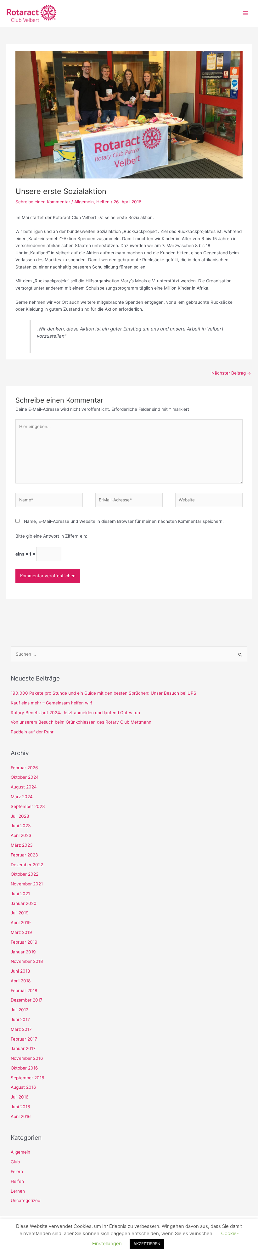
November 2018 (27, 961)
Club (15, 1161)
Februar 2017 (24, 1039)
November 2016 (27, 1058)
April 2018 (21, 980)
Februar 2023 (24, 854)
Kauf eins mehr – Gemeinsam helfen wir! (51, 702)
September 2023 (28, 806)
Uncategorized (25, 1200)
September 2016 (27, 1077)
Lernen (18, 1191)
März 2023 (22, 845)
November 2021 (27, 883)
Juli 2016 (20, 1096)
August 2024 (24, 786)
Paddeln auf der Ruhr (32, 731)
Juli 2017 (19, 1009)
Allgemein (84, 201)
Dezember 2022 (27, 864)
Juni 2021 (20, 893)
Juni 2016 (20, 1106)
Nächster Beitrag (231, 373)
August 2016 (23, 1087)
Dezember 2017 (26, 1000)
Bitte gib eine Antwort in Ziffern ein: (51, 536)
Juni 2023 (21, 825)
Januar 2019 (23, 951)
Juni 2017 (20, 1019)
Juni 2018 (20, 971)
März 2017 (21, 1029)
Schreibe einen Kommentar (42, 201)
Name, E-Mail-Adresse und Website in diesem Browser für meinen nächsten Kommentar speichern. (124, 521)
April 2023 (21, 835)
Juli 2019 (20, 912)
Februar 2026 (24, 767)
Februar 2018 (24, 990)
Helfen (102, 201)
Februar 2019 (24, 942)
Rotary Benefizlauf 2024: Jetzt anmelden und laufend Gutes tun (75, 712)
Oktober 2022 (24, 874)
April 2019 (21, 922)
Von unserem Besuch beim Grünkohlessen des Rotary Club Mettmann (81, 722)
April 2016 (21, 1116)
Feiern (17, 1171)
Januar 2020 (23, 903)
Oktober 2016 (24, 1067)
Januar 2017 (23, 1048)
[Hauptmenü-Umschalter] (245, 13)
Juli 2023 (20, 816)
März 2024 (22, 796)
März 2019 (21, 932)
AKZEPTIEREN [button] (146, 1243)
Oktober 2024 (25, 777)
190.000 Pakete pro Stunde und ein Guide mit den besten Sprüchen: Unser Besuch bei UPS (103, 693)
